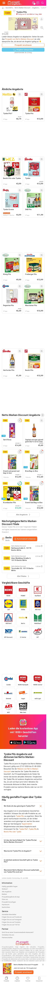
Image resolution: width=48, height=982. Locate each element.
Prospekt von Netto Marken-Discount (19, 39)
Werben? (5, 889)
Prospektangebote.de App (11, 897)
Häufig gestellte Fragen (9, 886)
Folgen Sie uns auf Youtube (11, 922)
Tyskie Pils (20, 816)
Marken (4, 894)
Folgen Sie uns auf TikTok (11, 925)
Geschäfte (9, 8)
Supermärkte (27, 824)
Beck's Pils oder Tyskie (12, 832)
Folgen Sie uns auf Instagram (12, 919)
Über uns (5, 899)
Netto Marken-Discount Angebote (21, 415)
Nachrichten (6, 907)
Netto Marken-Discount (22, 8)
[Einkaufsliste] (38, 3)
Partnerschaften (7, 937)
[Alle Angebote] (42, 415)
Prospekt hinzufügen (9, 902)
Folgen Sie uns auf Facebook (12, 917)
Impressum (5, 904)
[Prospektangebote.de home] (15, 3)
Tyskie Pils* (23, 829)
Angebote (35, 8)
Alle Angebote (6, 891)
